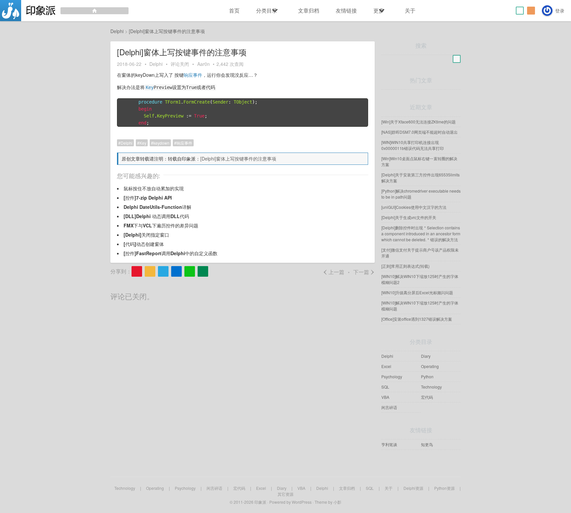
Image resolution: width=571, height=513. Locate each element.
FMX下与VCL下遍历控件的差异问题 (161, 225)
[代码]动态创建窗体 (144, 244)
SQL (385, 387)
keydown (161, 143)
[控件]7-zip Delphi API (148, 197)
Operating (430, 366)
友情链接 (346, 10)
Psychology (391, 376)
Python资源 (444, 488)
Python (427, 376)
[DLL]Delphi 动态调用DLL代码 (156, 216)
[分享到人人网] (176, 271)
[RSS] (531, 11)
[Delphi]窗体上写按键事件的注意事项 (238, 158)
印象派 (260, 502)
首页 (234, 10)
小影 (337, 502)
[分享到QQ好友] (163, 271)
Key (150, 87)
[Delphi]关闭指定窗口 (146, 234)
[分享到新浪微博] (137, 271)
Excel (386, 366)
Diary (426, 356)
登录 (559, 10)
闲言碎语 (389, 407)
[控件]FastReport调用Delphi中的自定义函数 (170, 253)
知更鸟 (427, 444)
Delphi (156, 64)
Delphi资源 (413, 488)
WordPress (302, 502)
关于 (410, 10)
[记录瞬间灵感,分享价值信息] (64, 10)
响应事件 (193, 74)
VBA (385, 397)
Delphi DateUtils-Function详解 (157, 207)
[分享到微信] (189, 271)
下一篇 (364, 272)
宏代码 (427, 397)
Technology (431, 387)
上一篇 (333, 272)
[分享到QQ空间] (150, 271)
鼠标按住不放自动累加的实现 (154, 188)
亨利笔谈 (389, 444)
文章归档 (308, 10)
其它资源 (285, 494)
